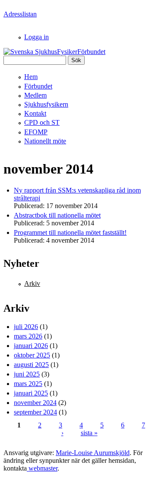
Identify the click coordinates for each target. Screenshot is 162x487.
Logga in (36, 37)
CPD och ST (42, 122)
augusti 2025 (31, 364)
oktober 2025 (32, 355)
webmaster (42, 468)
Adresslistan (20, 14)
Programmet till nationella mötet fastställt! (70, 232)
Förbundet (38, 86)
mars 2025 (28, 383)
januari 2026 (31, 345)
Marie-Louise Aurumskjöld (93, 452)
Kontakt (35, 113)
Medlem (35, 95)
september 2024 (35, 412)
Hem (31, 76)
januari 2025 (31, 393)
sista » (89, 432)
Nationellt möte (45, 141)
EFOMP (36, 132)
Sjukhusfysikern (46, 104)
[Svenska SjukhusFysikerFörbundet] (54, 51)
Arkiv (32, 283)
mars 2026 (28, 336)
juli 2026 (26, 326)
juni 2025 (27, 374)
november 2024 (35, 402)
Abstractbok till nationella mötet (57, 215)
